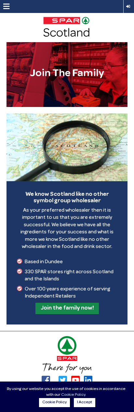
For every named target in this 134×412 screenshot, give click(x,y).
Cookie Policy (73, 395)
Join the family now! (67, 308)
